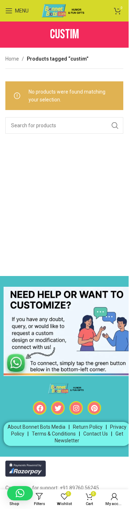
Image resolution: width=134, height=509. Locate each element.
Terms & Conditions (54, 434)
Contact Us (95, 434)
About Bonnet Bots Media (36, 427)
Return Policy (88, 427)
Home (12, 59)
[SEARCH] (115, 125)
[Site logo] (64, 10)
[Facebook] (39, 408)
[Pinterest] (94, 408)
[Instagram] (76, 408)
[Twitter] (58, 408)
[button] (20, 493)
